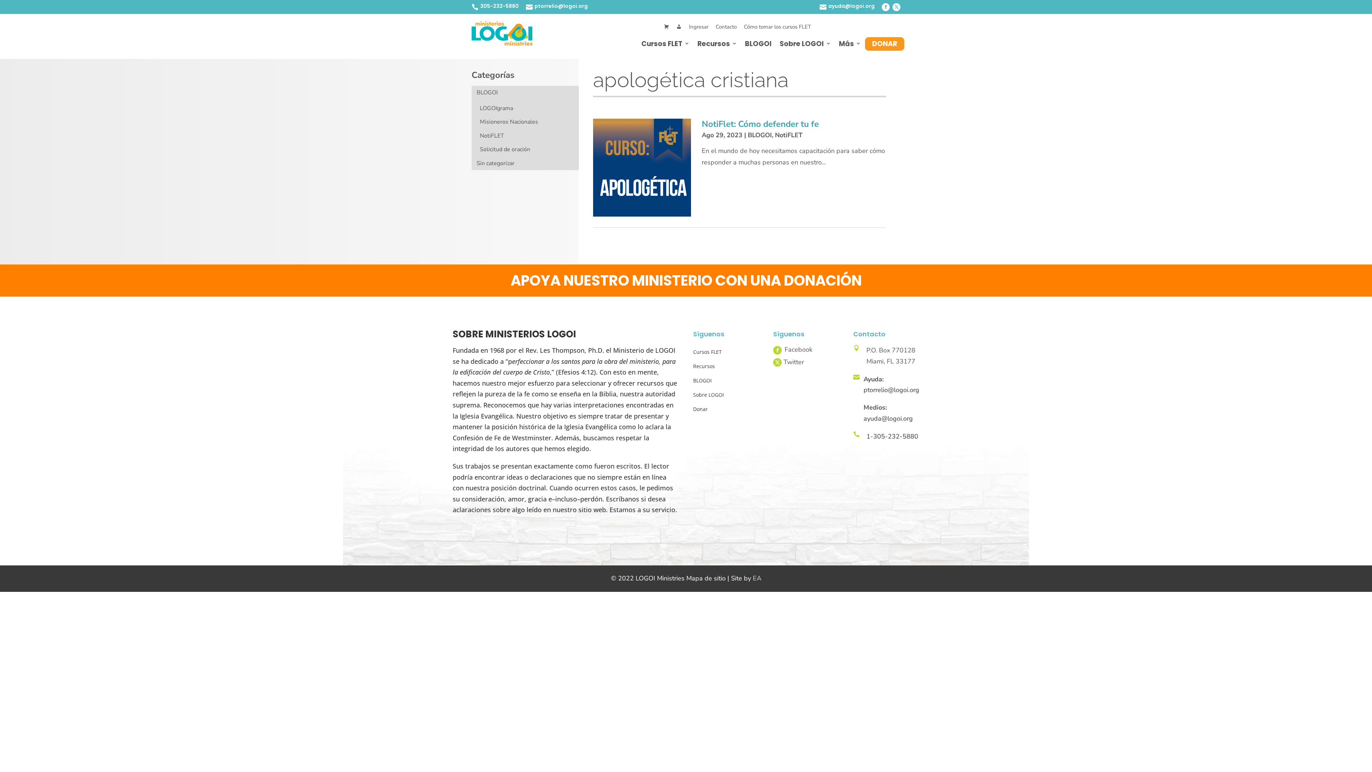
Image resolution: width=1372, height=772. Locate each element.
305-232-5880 (499, 6)
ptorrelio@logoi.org (561, 6)
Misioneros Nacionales (509, 122)
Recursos (713, 44)
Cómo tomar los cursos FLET (777, 26)
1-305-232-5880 (892, 436)
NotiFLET (492, 136)
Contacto (726, 26)
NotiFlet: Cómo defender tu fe (760, 124)
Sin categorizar (495, 163)
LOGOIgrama (496, 108)
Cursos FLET (661, 44)
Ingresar (699, 26)
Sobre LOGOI (802, 44)
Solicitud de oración (505, 149)
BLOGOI (758, 44)
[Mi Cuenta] (679, 27)
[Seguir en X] (896, 7)
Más (846, 44)
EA (757, 578)
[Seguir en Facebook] (886, 7)
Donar (884, 44)
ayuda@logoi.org (851, 6)
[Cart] (666, 27)
